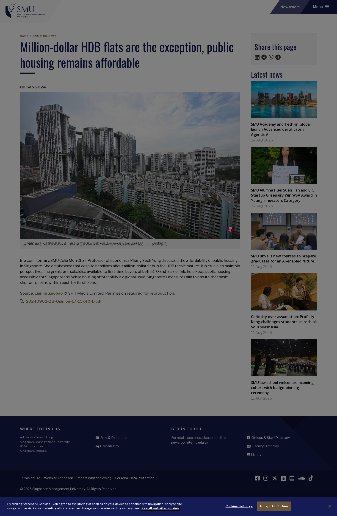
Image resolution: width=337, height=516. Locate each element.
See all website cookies (160, 508)
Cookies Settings (239, 506)
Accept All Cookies (274, 506)
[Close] (330, 506)
